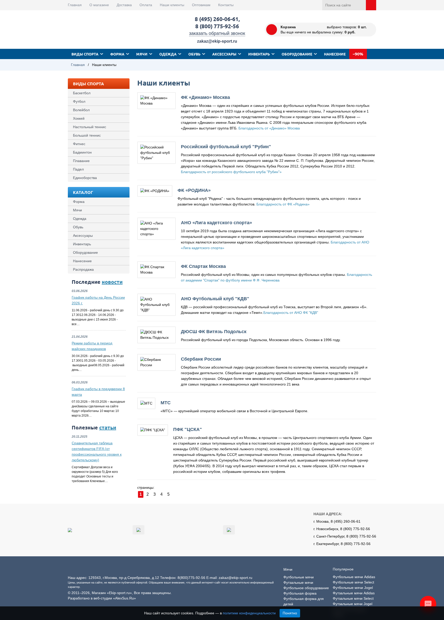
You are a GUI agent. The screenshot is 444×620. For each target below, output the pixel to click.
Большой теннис (87, 135)
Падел (78, 169)
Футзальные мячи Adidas (354, 593)
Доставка (124, 5)
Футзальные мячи (298, 582)
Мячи (141, 54)
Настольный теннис (89, 127)
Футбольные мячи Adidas (354, 577)
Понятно (290, 613)
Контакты (226, 5)
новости (112, 281)
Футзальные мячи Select (353, 598)
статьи (107, 427)
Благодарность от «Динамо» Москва (269, 128)
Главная (75, 5)
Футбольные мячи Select (353, 582)
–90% (358, 54)
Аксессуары (224, 54)
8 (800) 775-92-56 (217, 26)
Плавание (81, 161)
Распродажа (83, 269)
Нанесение (335, 54)
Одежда (168, 54)
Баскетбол (81, 93)
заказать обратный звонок (217, 33)
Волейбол (81, 110)
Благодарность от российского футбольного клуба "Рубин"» (231, 172)
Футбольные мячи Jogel (353, 588)
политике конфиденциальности (249, 613)
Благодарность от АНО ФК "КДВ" (290, 313)
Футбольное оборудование (306, 588)
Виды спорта (84, 54)
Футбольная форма (300, 593)
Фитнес (79, 144)
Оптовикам (201, 5)
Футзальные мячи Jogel (352, 604)
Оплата (146, 5)
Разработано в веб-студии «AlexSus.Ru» (102, 598)
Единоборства (85, 178)
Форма (117, 54)
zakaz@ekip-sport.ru (217, 41)
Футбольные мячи (298, 577)
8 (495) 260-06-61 (216, 18)
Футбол (79, 101)
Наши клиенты (172, 5)
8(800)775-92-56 (191, 578)
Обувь (194, 54)
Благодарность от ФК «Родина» (283, 204)
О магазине (99, 5)
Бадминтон (82, 152)
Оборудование (297, 54)
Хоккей (79, 118)
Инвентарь (259, 54)
